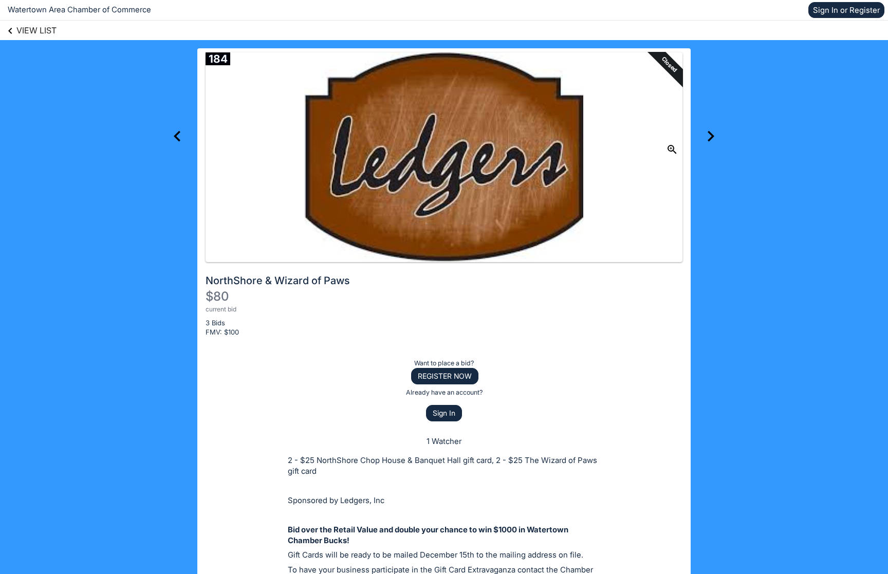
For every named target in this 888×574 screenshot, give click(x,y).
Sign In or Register (846, 10)
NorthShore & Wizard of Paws (278, 280)
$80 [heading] (217, 296)
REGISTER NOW (445, 376)
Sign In (444, 413)
